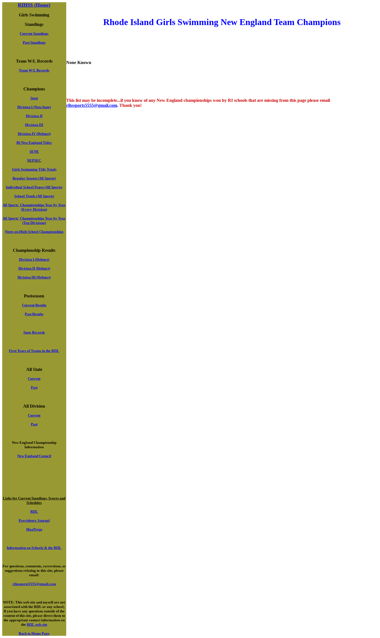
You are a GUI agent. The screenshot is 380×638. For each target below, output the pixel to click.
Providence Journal (34, 520)
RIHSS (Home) (34, 5)
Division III (34, 125)
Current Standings (34, 33)
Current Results (34, 305)
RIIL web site (37, 624)
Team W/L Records (34, 70)
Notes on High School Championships (34, 232)
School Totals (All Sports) (34, 196)
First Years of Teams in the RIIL (34, 351)
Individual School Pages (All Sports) (34, 187)
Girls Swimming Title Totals (34, 169)
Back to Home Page (34, 633)
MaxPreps (34, 529)
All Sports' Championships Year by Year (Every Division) (34, 207)
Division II (34, 116)
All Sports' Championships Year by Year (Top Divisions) (34, 220)
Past (34, 387)
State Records (34, 332)
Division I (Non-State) (34, 107)
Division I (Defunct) (34, 259)
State (34, 98)
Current (34, 378)
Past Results (34, 314)
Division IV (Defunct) (34, 134)
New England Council (34, 456)
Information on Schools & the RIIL (34, 548)
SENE (34, 151)
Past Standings (34, 42)
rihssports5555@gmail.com (91, 105)
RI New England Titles (34, 143)
